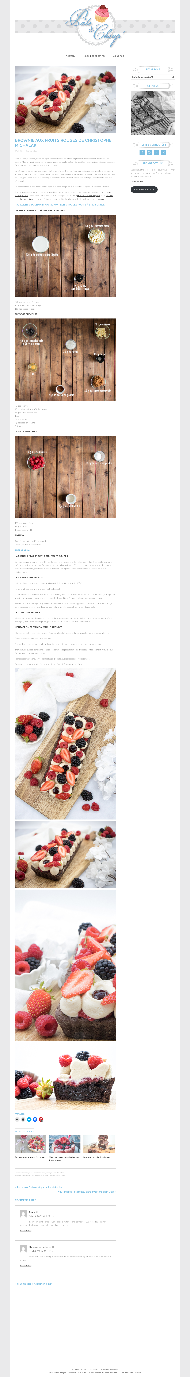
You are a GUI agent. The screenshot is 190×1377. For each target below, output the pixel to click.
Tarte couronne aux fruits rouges (30, 1157)
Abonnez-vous (144, 189)
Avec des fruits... (28, 1173)
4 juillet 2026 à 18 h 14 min (42, 1251)
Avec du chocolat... (39, 1173)
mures (63, 1175)
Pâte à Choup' (95, 24)
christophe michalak (41, 1175)
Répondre (25, 1231)
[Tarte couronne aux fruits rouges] (30, 1144)
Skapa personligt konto (40, 1247)
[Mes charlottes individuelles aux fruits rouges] (64, 1144)
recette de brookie (96, 199)
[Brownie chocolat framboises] (99, 1144)
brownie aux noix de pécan (88, 195)
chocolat (31, 1175)
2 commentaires (31, 151)
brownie (25, 1175)
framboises (56, 1175)
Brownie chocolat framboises (96, 1157)
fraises (51, 1175)
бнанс (32, 1212)
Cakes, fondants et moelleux (55, 1173)
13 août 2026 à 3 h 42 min (41, 1216)
